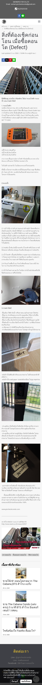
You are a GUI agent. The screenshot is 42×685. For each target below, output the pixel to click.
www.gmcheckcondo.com (11, 509)
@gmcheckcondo (21, 657)
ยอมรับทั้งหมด (26, 681)
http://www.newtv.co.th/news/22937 (14, 524)
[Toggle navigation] (39, 21)
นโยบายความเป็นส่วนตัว (27, 675)
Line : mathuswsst (21, 660)
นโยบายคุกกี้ (10, 677)
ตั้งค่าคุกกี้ (15, 681)
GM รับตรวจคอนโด (21, 663)
